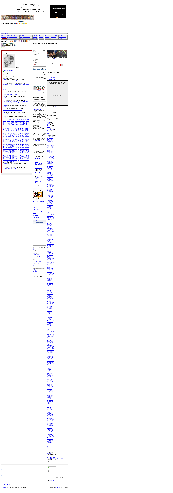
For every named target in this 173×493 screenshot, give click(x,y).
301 (5, 143)
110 (18, 125)
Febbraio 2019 (50, 337)
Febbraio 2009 (50, 191)
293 (16, 141)
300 (3, 143)
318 (11, 144)
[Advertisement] (34, 29)
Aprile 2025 (49, 428)
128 (24, 127)
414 (7, 152)
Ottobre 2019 (50, 347)
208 (15, 134)
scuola (48, 131)
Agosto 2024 (49, 418)
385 (5, 150)
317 (9, 144)
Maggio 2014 (50, 268)
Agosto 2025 (49, 432)
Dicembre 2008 (50, 189)
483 (5, 158)
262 (11, 139)
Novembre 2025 (50, 436)
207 (13, 134)
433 (16, 153)
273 (5, 140)
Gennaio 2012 (50, 234)
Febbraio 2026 (50, 440)
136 (11, 128)
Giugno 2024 (50, 415)
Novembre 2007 (50, 173)
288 (7, 141)
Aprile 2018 (49, 325)
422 (22, 152)
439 (28, 153)
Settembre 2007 (50, 170)
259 (5, 139)
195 (16, 133)
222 (15, 135)
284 (26, 140)
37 (22, 121)
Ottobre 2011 (50, 230)
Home (2, 35)
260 (7, 139)
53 (16, 122)
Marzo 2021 (49, 368)
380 (22, 149)
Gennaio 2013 (50, 248)
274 (7, 140)
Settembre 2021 (50, 375)
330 (7, 145)
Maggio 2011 (50, 224)
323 (20, 144)
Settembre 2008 (50, 185)
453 (28, 155)
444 (11, 155)
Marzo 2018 (49, 324)
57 (22, 122)
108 (15, 125)
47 (8, 122)
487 (13, 158)
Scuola (8, 38)
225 (20, 135)
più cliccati (55, 450)
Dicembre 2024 (50, 423)
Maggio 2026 (50, 443)
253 (20, 138)
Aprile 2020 (49, 354)
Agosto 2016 (49, 301)
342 (3, 146)
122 (12, 127)
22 (30, 119)
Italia (5, 100)
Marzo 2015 (49, 280)
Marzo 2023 (49, 397)
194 (15, 133)
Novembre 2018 (50, 334)
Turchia (4, 117)
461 (16, 156)
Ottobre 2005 (50, 142)
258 (3, 139)
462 (18, 156)
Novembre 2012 (50, 246)
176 (7, 132)
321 (16, 144)
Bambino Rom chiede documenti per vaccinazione (13, 80)
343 (5, 146)
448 (18, 155)
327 (28, 144)
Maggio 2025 (50, 429)
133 (5, 128)
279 (16, 140)
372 (7, 149)
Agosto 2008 (49, 184)
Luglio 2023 (49, 402)
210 (18, 134)
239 (20, 136)
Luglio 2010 (49, 212)
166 (15, 130)
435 (20, 153)
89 (11, 124)
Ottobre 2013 (50, 259)
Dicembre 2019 (50, 350)
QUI (56, 12)
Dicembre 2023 (50, 408)
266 (18, 139)
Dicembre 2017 (50, 320)
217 (5, 135)
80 (26, 123)
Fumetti (21, 38)
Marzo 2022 (49, 383)
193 (13, 133)
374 (11, 149)
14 (19, 119)
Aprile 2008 (49, 179)
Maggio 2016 (50, 297)
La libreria (35, 37)
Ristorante (41, 38)
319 (13, 144)
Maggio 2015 (50, 283)
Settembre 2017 (50, 317)
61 (27, 122)
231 (5, 136)
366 (22, 147)
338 (22, 145)
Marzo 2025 (49, 426)
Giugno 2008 (50, 181)
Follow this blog (39, 222)
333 (13, 145)
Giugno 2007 (50, 167)
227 (24, 135)
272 (3, 140)
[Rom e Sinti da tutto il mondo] (52, 473)
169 (20, 130)
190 (7, 133)
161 (5, 130)
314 (3, 144)
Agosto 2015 (49, 286)
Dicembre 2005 (50, 145)
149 (9, 129)
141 (20, 128)
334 (15, 145)
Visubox (34, 265)
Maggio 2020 (50, 356)
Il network (35, 35)
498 (7, 160)
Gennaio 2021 (50, 365)
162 (7, 130)
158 (26, 129)
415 (9, 152)
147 (5, 129)
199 (24, 133)
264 (15, 139)
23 (3, 121)
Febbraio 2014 (50, 264)
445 (13, 155)
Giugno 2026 (50, 445)
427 (5, 153)
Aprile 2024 (49, 413)
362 (15, 147)
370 (3, 149)
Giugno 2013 (50, 255)
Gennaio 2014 (50, 263)
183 (20, 132)
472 (11, 157)
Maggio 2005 (50, 136)
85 (5, 124)
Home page (3, 487)
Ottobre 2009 (50, 201)
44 (4, 122)
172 (26, 130)
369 (28, 147)
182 (18, 132)
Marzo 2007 (49, 163)
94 (18, 124)
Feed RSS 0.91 (51, 77)
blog (34, 248)
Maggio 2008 (50, 180)
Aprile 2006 (49, 150)
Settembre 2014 (50, 273)
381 (24, 149)
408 (22, 151)
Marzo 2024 (49, 412)
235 (13, 136)
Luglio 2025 (49, 431)
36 (20, 121)
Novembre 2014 (50, 275)
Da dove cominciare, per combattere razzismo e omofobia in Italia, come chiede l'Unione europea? (15, 102)
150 (11, 129)
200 (26, 133)
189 (5, 133)
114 (25, 125)
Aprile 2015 (49, 281)
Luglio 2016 (49, 300)
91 (13, 124)
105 (9, 125)
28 (9, 121)
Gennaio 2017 (50, 307)
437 (24, 153)
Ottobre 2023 (50, 406)
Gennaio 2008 (50, 175)
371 (5, 149)
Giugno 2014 (50, 269)
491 (20, 158)
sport (48, 133)
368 (26, 147)
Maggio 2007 (50, 166)
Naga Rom (35, 215)
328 (3, 145)
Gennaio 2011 (50, 219)
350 (18, 146)
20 (27, 119)
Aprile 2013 (49, 252)
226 (22, 135)
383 (28, 149)
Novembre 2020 (50, 363)
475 (16, 157)
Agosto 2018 (49, 330)
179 (13, 132)
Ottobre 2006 (50, 157)
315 (5, 144)
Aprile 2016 (49, 296)
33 (16, 121)
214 (26, 134)
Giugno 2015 (50, 284)
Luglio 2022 (49, 387)
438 (26, 153)
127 (22, 127)
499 (9, 160)
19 (25, 119)
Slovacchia (5, 89)
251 (16, 138)
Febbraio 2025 (50, 425)
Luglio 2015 (49, 285)
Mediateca (41, 37)
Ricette (46, 38)
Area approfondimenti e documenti (39, 163)
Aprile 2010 (49, 208)
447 (16, 155)
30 (12, 121)
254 (22, 138)
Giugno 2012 (50, 240)
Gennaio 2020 (50, 351)
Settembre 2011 (50, 229)
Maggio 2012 (50, 239)
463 (20, 156)
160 (3, 130)
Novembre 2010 (50, 217)
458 (11, 156)
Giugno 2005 (50, 138)
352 (22, 146)
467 (28, 156)
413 (5, 152)
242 (26, 136)
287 (5, 141)
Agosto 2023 (49, 403)
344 (7, 146)
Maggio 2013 (50, 253)
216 (3, 135)
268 (22, 139)
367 (24, 147)
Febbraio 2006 (50, 147)
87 (8, 124)
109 (16, 125)
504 (18, 160)
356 (3, 147)
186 (26, 132)
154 (18, 129)
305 (13, 143)
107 (13, 125)
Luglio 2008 (49, 183)
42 (28, 121)
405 (16, 151)
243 (28, 136)
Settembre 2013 (50, 258)
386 (7, 150)
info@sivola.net (7, 74)
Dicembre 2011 (50, 233)
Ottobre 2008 (50, 186)
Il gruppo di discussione (12, 37)
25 (5, 121)
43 (3, 122)
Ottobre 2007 (50, 172)
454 (3, 156)
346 (11, 146)
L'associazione (4, 33)
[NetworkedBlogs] (39, 220)
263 (13, 139)
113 (24, 125)
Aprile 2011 (49, 223)
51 (13, 122)
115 (27, 125)
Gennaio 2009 (50, 190)
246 (7, 138)
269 (24, 139)
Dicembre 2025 (50, 437)
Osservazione (36, 217)
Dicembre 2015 (50, 291)
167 (16, 130)
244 (3, 138)
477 (20, 157)
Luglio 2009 (49, 197)
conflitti (48, 122)
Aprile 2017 (49, 311)
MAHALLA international (38, 201)
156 (22, 129)
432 (15, 153)
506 (22, 160)
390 (15, 150)
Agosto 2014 (49, 272)
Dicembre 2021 (50, 379)
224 (18, 135)
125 (18, 127)
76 (20, 123)
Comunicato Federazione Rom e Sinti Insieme (12, 110)
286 (3, 141)
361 (13, 147)
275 (9, 140)
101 (28, 124)
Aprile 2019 (49, 340)
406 (18, 151)
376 (15, 149)
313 (28, 143)
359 (9, 147)
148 (7, 129)
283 (24, 140)
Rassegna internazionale (25, 37)
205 (9, 134)
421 (20, 152)
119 (7, 127)
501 (13, 160)
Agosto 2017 (49, 316)
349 (16, 146)
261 (9, 139)
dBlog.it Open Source (37, 261)
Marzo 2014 (49, 266)
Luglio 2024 (49, 417)
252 (18, 138)
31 (13, 121)
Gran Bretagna (6, 97)
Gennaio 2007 (50, 161)
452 (26, 155)
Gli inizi (40, 35)
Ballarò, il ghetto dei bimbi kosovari (10, 113)
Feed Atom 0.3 (51, 79)
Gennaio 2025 (50, 424)
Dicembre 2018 (50, 335)
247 (9, 138)
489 (16, 158)
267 (20, 139)
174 (3, 132)
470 (7, 157)
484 (7, 158)
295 (20, 141)
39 (24, 121)
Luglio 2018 (49, 329)
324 (22, 144)
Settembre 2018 (50, 331)
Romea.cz (35, 203)
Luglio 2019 (49, 344)
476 (18, 157)
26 (7, 121)
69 (11, 123)
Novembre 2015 (50, 290)
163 (9, 130)
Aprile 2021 (49, 369)
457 (9, 156)
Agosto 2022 (49, 389)
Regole (5, 79)
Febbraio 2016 (50, 294)
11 (15, 119)
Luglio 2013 (49, 256)
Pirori (46, 35)
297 (24, 141)
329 (5, 145)
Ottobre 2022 (50, 391)
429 (9, 153)
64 (4, 123)
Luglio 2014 (49, 270)
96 (20, 124)
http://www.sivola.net (8, 70)
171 (24, 130)
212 (22, 134)
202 (3, 134)
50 (12, 122)
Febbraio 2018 (50, 323)
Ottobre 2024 (50, 420)
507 (24, 160)
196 (18, 133)
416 (11, 152)
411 (28, 151)
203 (5, 134)
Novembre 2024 (50, 422)
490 (18, 158)
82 (28, 123)
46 (7, 122)
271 (28, 139)
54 (18, 122)
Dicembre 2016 (50, 306)
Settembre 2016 (50, 302)
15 (20, 119)
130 (28, 127)
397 (28, 150)
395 (24, 150)
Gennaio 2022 (50, 380)
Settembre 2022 (50, 390)
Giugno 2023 (50, 401)
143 (24, 128)
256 (26, 138)
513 (9, 161)
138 (15, 128)
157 (24, 129)
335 (16, 145)
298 (26, 141)
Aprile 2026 (49, 442)
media (5, 83)
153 (16, 129)
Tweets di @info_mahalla (6, 484)
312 (26, 143)
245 (5, 138)
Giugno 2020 (50, 357)
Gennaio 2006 (50, 146)
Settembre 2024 (50, 419)
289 (9, 141)
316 (7, 144)
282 (22, 140)
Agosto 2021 (49, 374)
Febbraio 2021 (50, 367)
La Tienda (3, 37)
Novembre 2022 (50, 392)
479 (24, 157)
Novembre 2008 (50, 188)
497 (5, 160)
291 (13, 141)
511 (5, 161)
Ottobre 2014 (50, 274)
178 (11, 132)
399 (5, 151)
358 (7, 147)
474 (15, 157)
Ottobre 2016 (50, 303)
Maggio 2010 (50, 209)
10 (13, 119)
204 (7, 134)
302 (7, 143)
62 (28, 122)
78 (23, 123)
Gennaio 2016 (50, 292)
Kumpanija (35, 252)
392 (18, 150)
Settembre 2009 (50, 200)
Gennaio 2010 (50, 205)
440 (3, 155)
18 (24, 119)
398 (3, 151)
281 (20, 140)
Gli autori (22, 35)
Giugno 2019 (50, 342)
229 (28, 135)
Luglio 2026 (49, 446)
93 (16, 124)
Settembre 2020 (50, 361)
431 (13, 153)
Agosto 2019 (49, 345)
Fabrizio (56, 58)
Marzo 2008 (49, 178)
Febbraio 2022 (50, 381)
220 (11, 135)
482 (3, 158)
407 (20, 151)
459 (13, 156)
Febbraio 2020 (50, 352)
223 (16, 135)
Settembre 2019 (50, 346)
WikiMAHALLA (11, 35)
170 (22, 130)
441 (5, 155)
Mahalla (5, 52)
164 (11, 130)
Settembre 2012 (50, 244)
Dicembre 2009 (50, 203)
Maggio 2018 (50, 326)
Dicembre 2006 (50, 160)
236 (15, 136)
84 (4, 124)
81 (27, 123)
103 (5, 125)
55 (19, 122)
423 (24, 152)
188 (3, 133)
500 (11, 160)
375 (13, 149)
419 (16, 152)
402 (11, 151)
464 (22, 156)
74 (18, 123)
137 (13, 128)
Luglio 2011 (49, 227)
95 (19, 124)
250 (15, 138)
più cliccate (40, 256)
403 (13, 151)
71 (13, 123)
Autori (9, 52)
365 (20, 147)
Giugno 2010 (50, 211)
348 (15, 146)
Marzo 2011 (49, 222)
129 (26, 127)
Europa (5, 88)
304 (11, 143)
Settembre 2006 (50, 156)
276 (11, 140)
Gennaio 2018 (50, 322)
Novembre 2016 (50, 305)
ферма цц (49, 453)
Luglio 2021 (49, 373)
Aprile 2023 (49, 398)
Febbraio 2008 (50, 177)
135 (9, 128)
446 (15, 155)
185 (24, 132)
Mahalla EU (53, 37)
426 (3, 153)
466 (26, 156)
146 (3, 129)
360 (11, 147)
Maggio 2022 (50, 385)
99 (24, 124)
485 (9, 158)
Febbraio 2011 (50, 220)
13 (17, 119)
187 (28, 132)
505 (20, 160)
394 (22, 150)
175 (5, 132)
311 (24, 143)
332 (11, 145)
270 (26, 139)
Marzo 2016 (49, 295)
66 (7, 123)
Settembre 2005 (50, 141)
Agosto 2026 (49, 447)
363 (16, 147)
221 (13, 135)
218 (7, 135)
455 (5, 156)
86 (7, 124)
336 (18, 145)
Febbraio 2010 (50, 206)
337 (20, 145)
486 (11, 158)
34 (18, 121)
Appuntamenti (38, 168)
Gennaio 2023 (50, 395)
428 (7, 153)
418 (15, 152)
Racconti (35, 38)
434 (18, 153)
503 (16, 160)
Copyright (35, 271)
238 (18, 136)
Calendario (61, 35)
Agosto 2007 (49, 169)
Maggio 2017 (50, 312)
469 (5, 157)
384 (3, 150)
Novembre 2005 (50, 144)
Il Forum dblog (36, 263)
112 (22, 125)
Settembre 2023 (50, 404)
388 (11, 150)
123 (14, 127)
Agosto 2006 (49, 155)
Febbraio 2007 (50, 162)
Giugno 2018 (50, 328)
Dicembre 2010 (50, 218)
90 (12, 124)
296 (22, 141)
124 (16, 127)
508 (26, 160)
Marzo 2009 (49, 192)
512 (7, 161)
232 (7, 136)
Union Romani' (36, 209)
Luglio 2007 (49, 168)
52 (15, 122)
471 (9, 157)
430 (11, 153)
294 (18, 141)
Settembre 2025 (50, 434)
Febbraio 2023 (50, 396)
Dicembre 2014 (50, 277)
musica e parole (36, 254)
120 (9, 127)
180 (15, 132)
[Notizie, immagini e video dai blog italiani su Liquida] (52, 468)
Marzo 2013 (49, 251)
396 (26, 150)
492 (22, 158)
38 (23, 121)
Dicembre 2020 (50, 364)
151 (13, 129)
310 (22, 143)
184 (22, 132)
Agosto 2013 (49, 257)
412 (3, 152)
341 (28, 145)
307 (16, 143)
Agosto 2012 (49, 242)
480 (26, 157)
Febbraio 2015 (50, 279)
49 (11, 122)
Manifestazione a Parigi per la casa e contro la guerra (14, 164)
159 (28, 129)
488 (15, 158)
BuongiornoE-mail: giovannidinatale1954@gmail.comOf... (55, 458)
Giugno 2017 (50, 313)
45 (5, 122)
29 (11, 121)
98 (23, 124)
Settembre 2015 (50, 287)
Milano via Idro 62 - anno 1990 (9, 168)
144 (26, 128)
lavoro (48, 127)
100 (26, 124)
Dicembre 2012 (50, 247)
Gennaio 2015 (50, 278)
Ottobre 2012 (50, 245)
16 (21, 119)
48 (9, 122)
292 (15, 141)
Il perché (34, 270)
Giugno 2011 (50, 225)
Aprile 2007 (49, 164)
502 (15, 160)
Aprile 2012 (49, 238)
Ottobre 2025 (50, 435)
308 (18, 143)
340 (26, 145)
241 (24, 136)
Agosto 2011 (49, 228)
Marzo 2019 (49, 339)
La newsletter (54, 35)
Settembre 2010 (50, 214)
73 (16, 123)
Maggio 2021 (50, 370)
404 (15, 151)
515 (13, 161)
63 (3, 123)
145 (28, 128)
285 (28, 140)
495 (28, 158)
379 (20, 149)
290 (11, 141)
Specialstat (51, 480)
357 (5, 147)
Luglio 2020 (49, 358)
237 (16, 136)
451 (24, 155)
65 (5, 123)
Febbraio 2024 (50, 411)
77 (22, 123)
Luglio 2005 (49, 139)
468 (3, 157)
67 (8, 123)
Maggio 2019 (50, 341)
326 (26, 144)
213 (24, 134)
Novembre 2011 (50, 231)
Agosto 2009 (49, 199)
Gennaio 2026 (50, 439)
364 (18, 147)
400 (7, 151)
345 (9, 146)
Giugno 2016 (50, 298)
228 (26, 135)
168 (18, 130)
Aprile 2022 (49, 384)
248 (11, 138)
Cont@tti (61, 38)
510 (3, 161)
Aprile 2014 (49, 267)
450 (22, 155)
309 (20, 143)
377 (16, 149)
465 (24, 156)
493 (24, 158)
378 (18, 149)
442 (7, 155)
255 (24, 138)
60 (26, 122)
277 (13, 140)
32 (15, 121)
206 (11, 134)
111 (20, 125)
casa (4, 96)
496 (3, 160)
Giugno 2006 (50, 152)
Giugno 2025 (50, 430)
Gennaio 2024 (50, 409)
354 (26, 146)
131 (29, 127)
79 (24, 123)
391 (16, 150)
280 (18, 140)
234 (11, 136)
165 (13, 130)
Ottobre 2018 (50, 333)
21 (28, 119)
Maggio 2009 (50, 195)
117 (3, 127)
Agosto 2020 (49, 359)
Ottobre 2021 (50, 376)
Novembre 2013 (50, 261)
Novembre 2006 (50, 158)
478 (22, 157)
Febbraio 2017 (50, 308)
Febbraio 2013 (50, 250)
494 (26, 158)
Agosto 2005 (49, 140)
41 (27, 121)
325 (24, 144)
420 (18, 152)
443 (9, 155)
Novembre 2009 (50, 202)
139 (16, 128)
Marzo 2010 (49, 207)
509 (28, 160)
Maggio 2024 (50, 414)
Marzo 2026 (49, 441)
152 (15, 129)
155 (20, 129)
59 (24, 122)
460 (15, 156)
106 (11, 125)
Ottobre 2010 (50, 216)
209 (16, 134)
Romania (4, 106)
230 (3, 136)
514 (11, 161)
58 (23, 122)
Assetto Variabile (62, 37)
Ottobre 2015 (50, 289)
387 (9, 150)
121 (11, 127)
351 (20, 146)
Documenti (47, 37)
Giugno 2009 (50, 196)
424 (26, 152)
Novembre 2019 (50, 348)
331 (9, 145)
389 (13, 150)
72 (15, 123)
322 (18, 144)
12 (16, 119)
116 (29, 125)
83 (3, 124)
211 (20, 134)
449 (20, 155)
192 (11, 133)
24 (4, 121)
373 (9, 149)
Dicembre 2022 (50, 393)
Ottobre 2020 (50, 362)
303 (9, 143)
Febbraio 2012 (50, 235)
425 (28, 152)
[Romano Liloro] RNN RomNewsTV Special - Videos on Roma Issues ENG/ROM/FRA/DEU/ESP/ (16, 93)
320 (15, 144)
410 (26, 151)
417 (13, 152)
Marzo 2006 (49, 149)
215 (28, 134)
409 (24, 151)
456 (7, 156)
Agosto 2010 (49, 213)
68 (9, 123)
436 (22, 153)
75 (19, 123)
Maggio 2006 (50, 151)
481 (28, 157)
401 (9, 151)
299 (28, 141)
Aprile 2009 (49, 194)
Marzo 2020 (49, 353)
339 (24, 145)
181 (16, 132)
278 (15, 140)
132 (3, 128)
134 (7, 128)
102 (3, 125)
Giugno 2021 (50, 372)
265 (16, 139)
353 (24, 146)
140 (18, 128)
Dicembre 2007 (50, 174)
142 (22, 128)
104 (7, 125)
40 (26, 121)
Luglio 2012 (49, 241)
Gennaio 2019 (50, 336)
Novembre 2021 (50, 378)
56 (20, 122)
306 (15, 143)
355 (28, 146)
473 (13, 157)
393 (20, 150)
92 (15, 124)
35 (19, 121)
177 (9, 132)
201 (28, 133)
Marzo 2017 (49, 309)
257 (28, 138)
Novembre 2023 (50, 407)
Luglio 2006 (49, 153)
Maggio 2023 (50, 400)
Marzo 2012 (49, 236)
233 (9, 136)
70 (12, 123)
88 (9, 124)
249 (13, 138)
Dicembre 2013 (50, 262)
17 (23, 119)
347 (13, 146)
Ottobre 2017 (50, 318)
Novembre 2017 (50, 319)
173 (28, 130)
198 (22, 133)
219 (9, 135)
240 (22, 136)
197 (20, 133)
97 (22, 124)
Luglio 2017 (49, 314)
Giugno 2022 (50, 386)
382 (26, 149)
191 (9, 133)
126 (20, 127)
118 (5, 127)
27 (8, 121)
